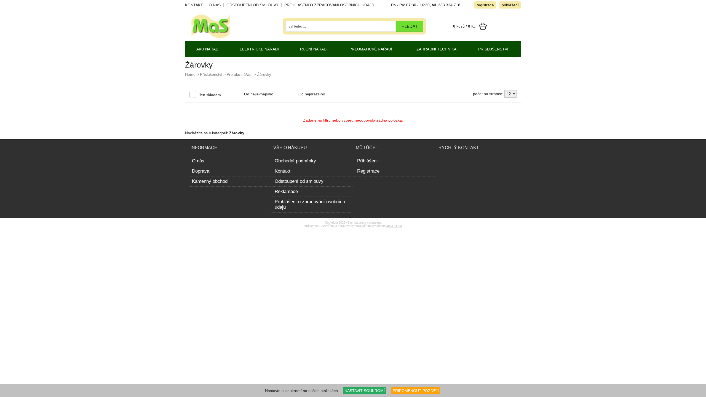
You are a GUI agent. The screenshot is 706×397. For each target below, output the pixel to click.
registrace (485, 5)
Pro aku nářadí (240, 74)
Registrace (368, 171)
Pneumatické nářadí (370, 49)
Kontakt (194, 5)
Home (190, 74)
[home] (211, 37)
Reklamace (286, 191)
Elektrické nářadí (259, 49)
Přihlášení (367, 160)
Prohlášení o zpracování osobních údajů (329, 5)
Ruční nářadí (314, 49)
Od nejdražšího (311, 94)
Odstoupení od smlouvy (252, 5)
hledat (410, 26)
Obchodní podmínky (295, 160)
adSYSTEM (394, 225)
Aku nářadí (208, 49)
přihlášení (510, 5)
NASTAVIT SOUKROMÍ (364, 390)
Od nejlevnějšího (258, 94)
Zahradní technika (436, 49)
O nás (215, 5)
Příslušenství (211, 74)
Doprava (200, 171)
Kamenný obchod (210, 181)
